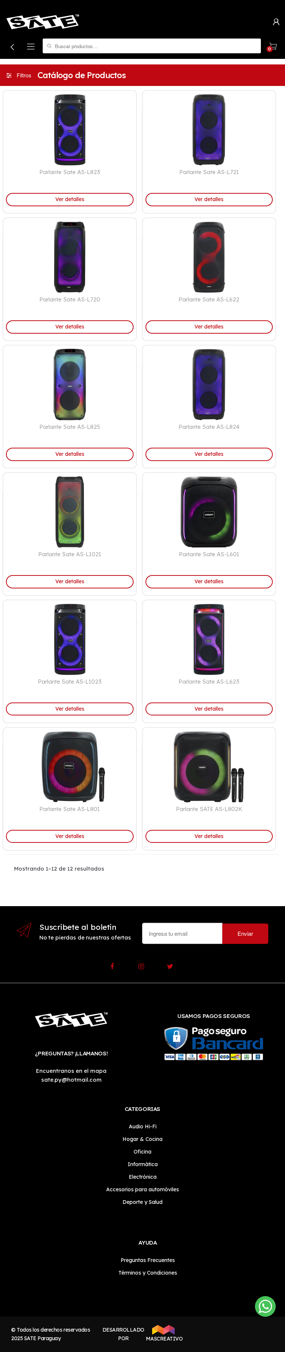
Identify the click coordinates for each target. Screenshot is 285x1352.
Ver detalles (69, 199)
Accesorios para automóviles (142, 1189)
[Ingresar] (276, 21)
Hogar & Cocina (142, 1139)
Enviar (245, 933)
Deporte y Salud (142, 1202)
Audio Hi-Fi (143, 1126)
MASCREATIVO (163, 1338)
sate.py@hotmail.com (71, 1079)
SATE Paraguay (42, 1338)
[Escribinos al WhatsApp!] (265, 1308)
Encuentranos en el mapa (71, 1070)
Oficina (142, 1151)
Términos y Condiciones (147, 1272)
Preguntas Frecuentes (148, 1260)
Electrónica (143, 1177)
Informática (143, 1164)
